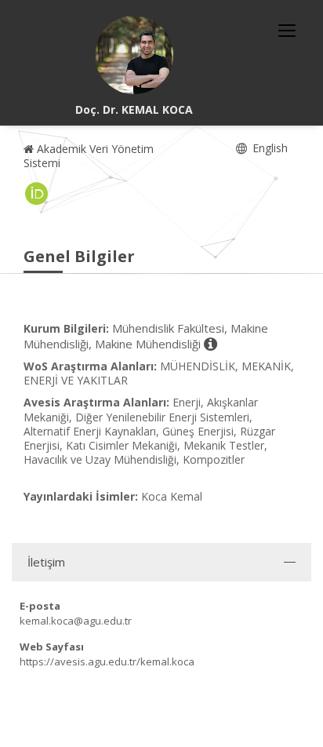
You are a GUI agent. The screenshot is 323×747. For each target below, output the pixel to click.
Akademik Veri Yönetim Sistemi (89, 155)
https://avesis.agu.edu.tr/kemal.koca (107, 661)
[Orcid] (37, 194)
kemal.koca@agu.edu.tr (76, 621)
